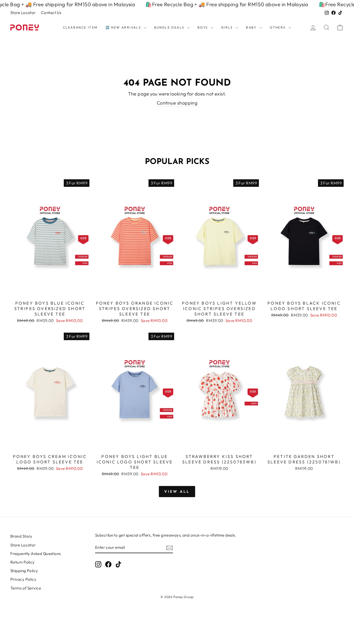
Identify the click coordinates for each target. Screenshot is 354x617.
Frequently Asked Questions (35, 553)
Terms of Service (25, 588)
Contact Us (51, 12)
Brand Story (21, 536)
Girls (227, 27)
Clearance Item (80, 27)
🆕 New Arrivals (124, 27)
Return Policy (22, 562)
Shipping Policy (24, 570)
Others (278, 27)
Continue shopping (177, 103)
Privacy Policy (23, 579)
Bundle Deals (170, 27)
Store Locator (23, 12)
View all (177, 491)
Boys (203, 27)
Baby (252, 27)
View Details (50, 291)
